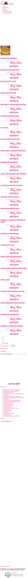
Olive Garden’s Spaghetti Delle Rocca (13, 150)
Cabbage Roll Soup (7, 410)
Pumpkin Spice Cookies (8, 402)
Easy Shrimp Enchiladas (8, 392)
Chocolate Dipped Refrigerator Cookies (12, 396)
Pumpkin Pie (6, 398)
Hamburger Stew (7, 409)
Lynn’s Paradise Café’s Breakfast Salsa (14, 268)
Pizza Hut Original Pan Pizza (10, 70)
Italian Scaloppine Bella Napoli (11, 256)
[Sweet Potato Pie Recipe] (5, 55)
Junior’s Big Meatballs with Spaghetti (14, 174)
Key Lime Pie (6, 412)
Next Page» (5, 343)
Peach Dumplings (7, 414)
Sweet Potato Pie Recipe (9, 58)
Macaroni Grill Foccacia (8, 81)
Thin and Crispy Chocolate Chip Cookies (12, 400)
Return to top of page (5, 566)
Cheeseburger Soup (7, 406)
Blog (4, 9)
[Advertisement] (14, 30)
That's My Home (4, 1)
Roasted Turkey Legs (7, 404)
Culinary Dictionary (7, 13)
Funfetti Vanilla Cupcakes (8, 413)
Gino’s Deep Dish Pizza (8, 93)
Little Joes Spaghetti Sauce (10, 208)
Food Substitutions (7, 11)
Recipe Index (6, 7)
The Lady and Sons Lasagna (10, 197)
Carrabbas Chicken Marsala (10, 233)
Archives (2, 421)
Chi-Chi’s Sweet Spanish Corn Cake (12, 291)
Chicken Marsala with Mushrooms (10, 408)
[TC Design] (14, 577)
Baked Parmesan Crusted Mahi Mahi (11, 391)
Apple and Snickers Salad (8, 405)
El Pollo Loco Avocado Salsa (10, 314)
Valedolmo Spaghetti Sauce (10, 116)
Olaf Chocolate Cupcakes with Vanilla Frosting (13, 397)
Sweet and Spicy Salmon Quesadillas (11, 415)
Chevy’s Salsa (5, 280)
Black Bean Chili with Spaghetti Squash (12, 389)
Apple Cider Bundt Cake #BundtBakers (11, 401)
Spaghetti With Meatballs (9, 162)
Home (4, 6)
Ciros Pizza (4, 127)
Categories (5, 10)
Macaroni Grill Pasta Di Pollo (10, 139)
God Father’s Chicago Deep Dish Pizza (13, 104)
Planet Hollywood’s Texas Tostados (13, 303)
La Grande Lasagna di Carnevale (11, 185)
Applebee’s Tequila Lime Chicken (12, 326)
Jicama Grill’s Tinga (7, 245)
